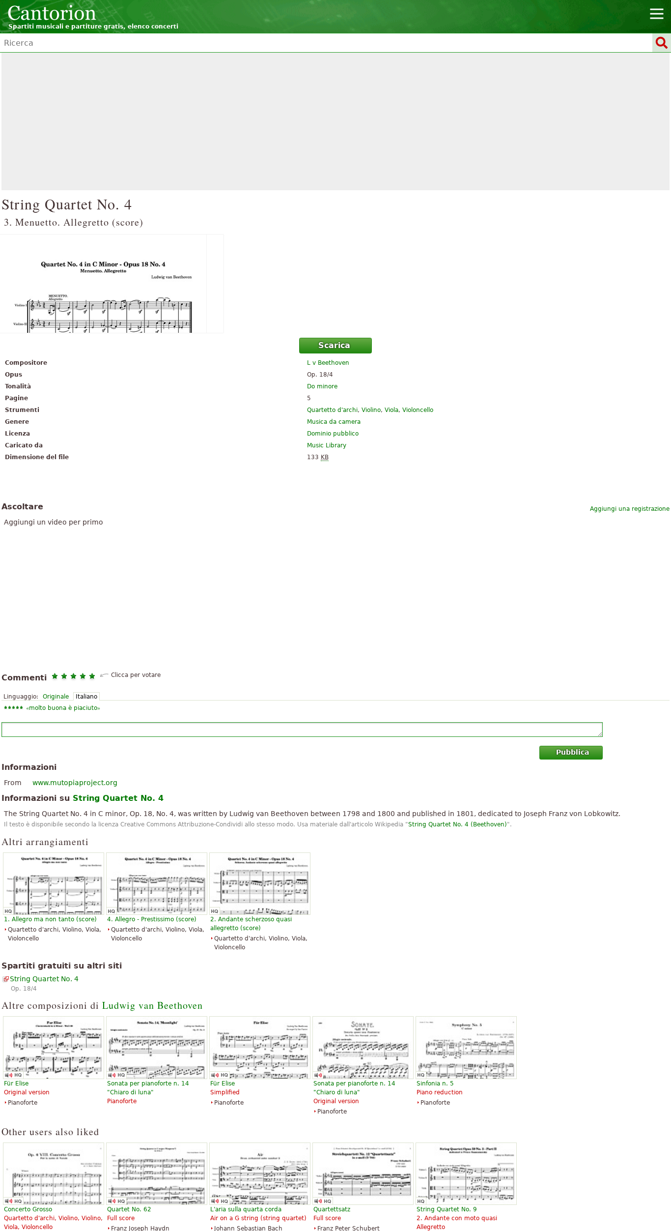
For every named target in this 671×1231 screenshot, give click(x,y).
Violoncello (417, 410)
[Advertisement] (335, 121)
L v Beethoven (328, 362)
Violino (371, 410)
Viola (391, 410)
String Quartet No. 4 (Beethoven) (457, 824)
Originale (56, 696)
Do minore (322, 386)
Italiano (86, 696)
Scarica (334, 345)
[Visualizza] (335, 283)
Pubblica (572, 752)
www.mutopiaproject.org (74, 783)
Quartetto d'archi (332, 410)
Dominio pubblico (333, 433)
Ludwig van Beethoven (152, 1005)
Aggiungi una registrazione (630, 508)
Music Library (326, 445)
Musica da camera (334, 421)
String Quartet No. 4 (44, 979)
